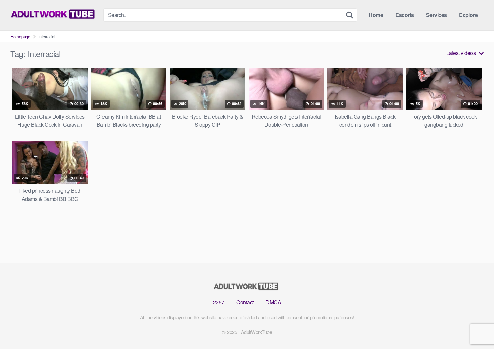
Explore (468, 15)
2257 (218, 302)
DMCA (273, 302)
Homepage (20, 36)
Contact (245, 302)
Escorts (404, 15)
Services (436, 15)
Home (376, 15)
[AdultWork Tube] (54, 14)
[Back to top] (475, 327)
